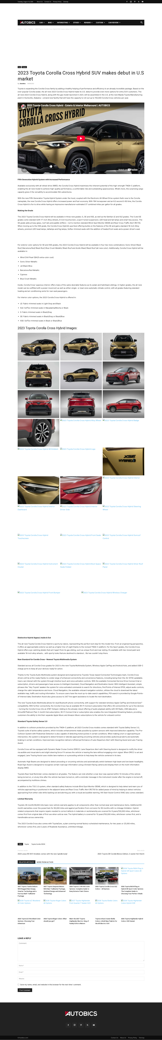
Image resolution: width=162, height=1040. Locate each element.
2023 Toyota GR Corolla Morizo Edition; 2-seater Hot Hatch (121, 854)
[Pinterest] (135, 1)
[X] (138, 1)
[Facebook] (127, 1)
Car (41, 22)
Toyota (31, 29)
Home (20, 29)
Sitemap (65, 1)
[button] (141, 23)
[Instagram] (131, 1)
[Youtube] (142, 1)
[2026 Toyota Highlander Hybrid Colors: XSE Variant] (132, 908)
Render (87, 22)
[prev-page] (19, 928)
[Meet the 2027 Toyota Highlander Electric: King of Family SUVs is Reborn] (81, 908)
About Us (40, 1)
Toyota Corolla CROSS (38, 844)
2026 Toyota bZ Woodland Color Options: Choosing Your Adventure (29, 921)
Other (76, 22)
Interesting (62, 22)
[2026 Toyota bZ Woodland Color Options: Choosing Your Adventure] (29, 908)
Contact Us (47, 1)
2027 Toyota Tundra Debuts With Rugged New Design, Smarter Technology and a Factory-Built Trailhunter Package (27, 891)
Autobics (22, 83)
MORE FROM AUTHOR (45, 862)
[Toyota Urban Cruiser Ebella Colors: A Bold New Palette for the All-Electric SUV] (106, 908)
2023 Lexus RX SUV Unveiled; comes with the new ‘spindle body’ (42, 854)
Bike (50, 22)
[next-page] (22, 928)
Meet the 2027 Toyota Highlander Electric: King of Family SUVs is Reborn (79, 921)
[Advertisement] (81, 11)
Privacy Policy (57, 1)
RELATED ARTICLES (26, 862)
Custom (99, 22)
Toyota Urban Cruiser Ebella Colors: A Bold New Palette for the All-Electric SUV (106, 921)
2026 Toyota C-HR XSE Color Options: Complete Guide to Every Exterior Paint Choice (79, 889)
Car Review (113, 22)
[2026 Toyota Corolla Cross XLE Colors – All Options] (106, 876)
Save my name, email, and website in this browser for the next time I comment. (50, 985)
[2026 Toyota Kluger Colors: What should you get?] (55, 908)
